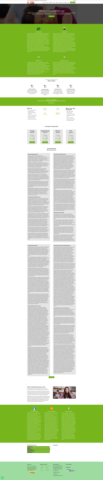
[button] (15, 467)
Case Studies (47, 469)
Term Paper (42, 465)
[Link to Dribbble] (75, 0)
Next (74, 448)
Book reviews (47, 470)
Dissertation (47, 465)
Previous (55, 448)
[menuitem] (44, 2)
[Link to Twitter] (74, 0)
